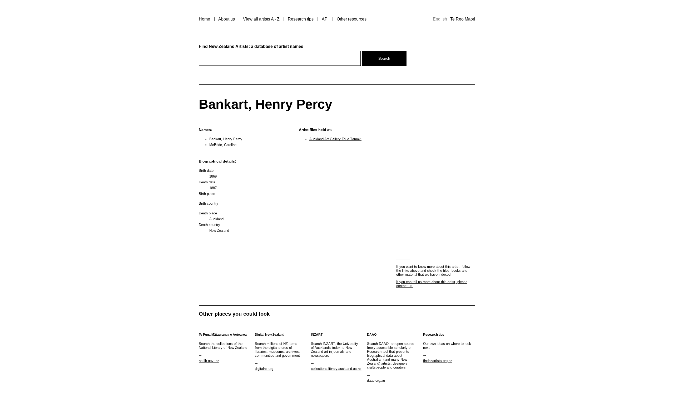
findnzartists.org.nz (437, 361)
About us (226, 19)
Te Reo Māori (462, 19)
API (325, 19)
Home (204, 19)
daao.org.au (376, 380)
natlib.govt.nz (209, 361)
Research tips (301, 19)
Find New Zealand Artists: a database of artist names (251, 46)
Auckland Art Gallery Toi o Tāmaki (335, 139)
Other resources (351, 19)
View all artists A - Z (261, 19)
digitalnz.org (264, 369)
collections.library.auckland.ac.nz (336, 369)
